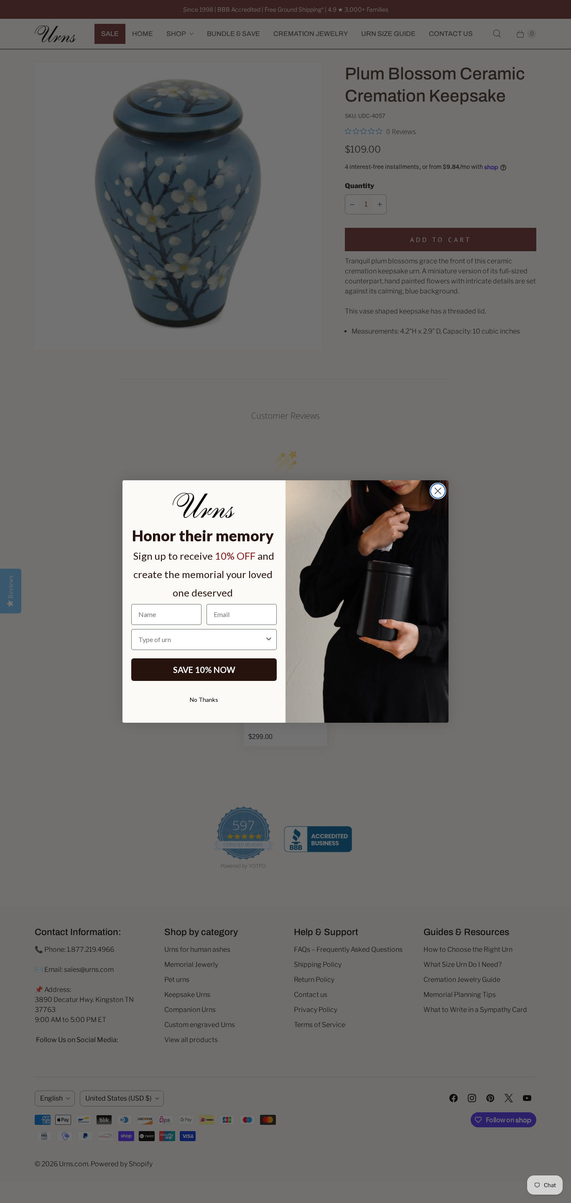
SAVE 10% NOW (204, 670)
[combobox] (201, 640)
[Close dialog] (438, 491)
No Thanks (204, 699)
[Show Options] (269, 640)
